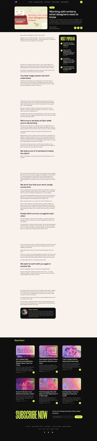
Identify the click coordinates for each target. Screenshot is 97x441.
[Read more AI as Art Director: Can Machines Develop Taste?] (34, 401)
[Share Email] (81, 28)
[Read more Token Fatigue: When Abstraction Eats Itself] (80, 370)
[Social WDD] (44, 432)
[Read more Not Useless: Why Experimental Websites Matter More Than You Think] (34, 372)
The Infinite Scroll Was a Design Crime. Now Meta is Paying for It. (69, 44)
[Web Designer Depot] (16, 2)
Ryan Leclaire (33, 309)
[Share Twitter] (78, 28)
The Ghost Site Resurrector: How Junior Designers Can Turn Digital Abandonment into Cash (69, 60)
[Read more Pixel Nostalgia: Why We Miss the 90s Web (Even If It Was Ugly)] (57, 403)
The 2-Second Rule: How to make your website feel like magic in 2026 (68, 68)
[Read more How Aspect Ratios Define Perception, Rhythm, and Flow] (57, 372)
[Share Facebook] (75, 28)
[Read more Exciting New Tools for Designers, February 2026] (80, 403)
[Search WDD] (81, 2)
